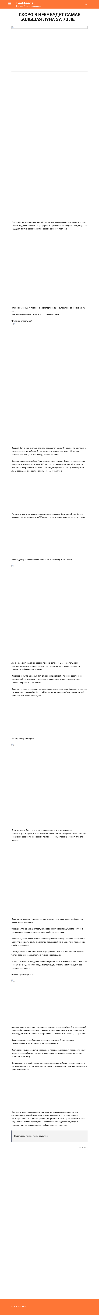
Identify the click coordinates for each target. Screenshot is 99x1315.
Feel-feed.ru (25, 3)
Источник (83, 1147)
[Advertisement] (49, 92)
